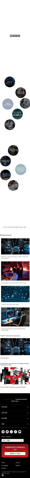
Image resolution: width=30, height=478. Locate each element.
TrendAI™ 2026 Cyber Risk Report (10, 304)
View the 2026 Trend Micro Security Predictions (13, 387)
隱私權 (3, 462)
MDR (25, 227)
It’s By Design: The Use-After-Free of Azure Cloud (13, 282)
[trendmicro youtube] (19, 431)
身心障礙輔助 (5, 465)
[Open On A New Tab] (11, 431)
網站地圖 (4, 468)
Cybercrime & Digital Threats (15, 227)
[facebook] (14, 36)
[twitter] (16, 36)
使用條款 (18, 465)
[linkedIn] (19, 36)
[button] (9, 81)
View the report (4, 358)
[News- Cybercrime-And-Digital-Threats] (11, 36)
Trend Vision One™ (8, 399)
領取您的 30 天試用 (12, 453)
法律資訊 (18, 462)
